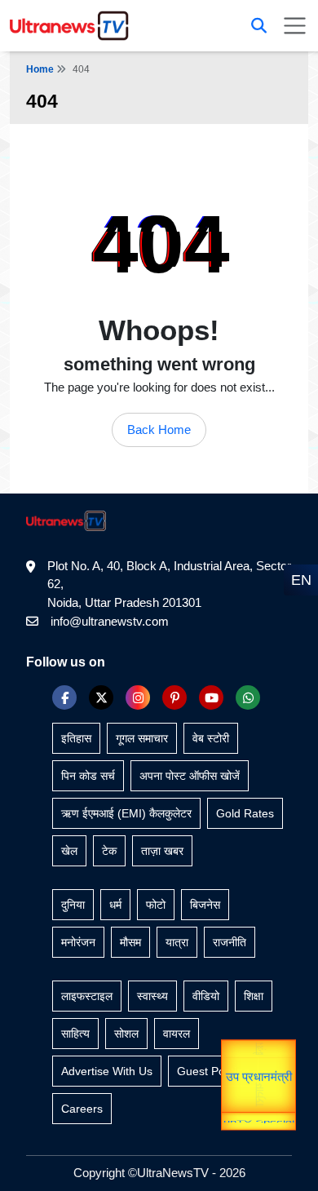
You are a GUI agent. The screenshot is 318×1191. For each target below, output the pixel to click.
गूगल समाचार (142, 738)
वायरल (176, 1033)
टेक (109, 850)
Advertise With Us (106, 1071)
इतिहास (76, 738)
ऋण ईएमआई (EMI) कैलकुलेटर (126, 813)
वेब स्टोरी (210, 738)
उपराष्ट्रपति (259, 1048)
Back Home (159, 429)
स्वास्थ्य (152, 996)
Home (40, 69)
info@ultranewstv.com (110, 621)
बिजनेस (205, 904)
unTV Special (258, 1122)
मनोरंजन (78, 942)
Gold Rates (245, 813)
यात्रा (259, 1089)
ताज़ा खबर (162, 850)
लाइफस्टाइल (87, 996)
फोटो (156, 904)
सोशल (126, 1033)
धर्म (115, 904)
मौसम (130, 942)
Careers (82, 1108)
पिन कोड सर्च (88, 775)
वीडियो (205, 996)
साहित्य (75, 1033)
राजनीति (229, 942)
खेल (69, 850)
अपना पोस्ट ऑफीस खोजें (189, 775)
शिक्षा (253, 996)
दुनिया (73, 904)
